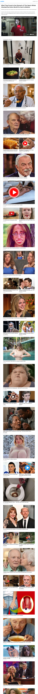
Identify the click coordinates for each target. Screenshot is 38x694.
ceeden (2, 1)
